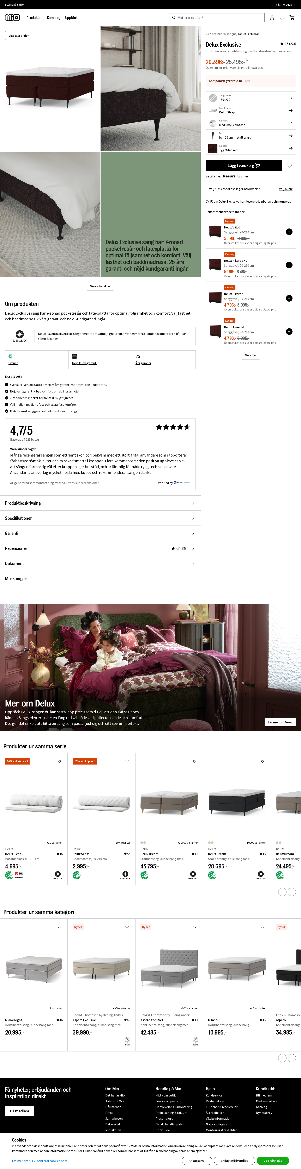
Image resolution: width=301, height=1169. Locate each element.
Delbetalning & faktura (171, 1113)
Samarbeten (113, 1118)
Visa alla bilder (18, 35)
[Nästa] (292, 892)
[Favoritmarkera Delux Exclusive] (290, 165)
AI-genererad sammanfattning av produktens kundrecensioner (54, 483)
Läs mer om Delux (280, 722)
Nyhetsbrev (264, 1113)
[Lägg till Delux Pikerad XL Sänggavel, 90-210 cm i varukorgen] (289, 265)
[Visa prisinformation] (247, 59)
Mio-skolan (113, 1130)
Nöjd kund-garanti (84, 363)
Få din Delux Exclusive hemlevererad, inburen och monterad (250, 201)
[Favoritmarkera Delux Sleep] (59, 761)
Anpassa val (197, 1160)
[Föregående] (282, 892)
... (206, 34)
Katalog (261, 1107)
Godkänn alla (273, 1160)
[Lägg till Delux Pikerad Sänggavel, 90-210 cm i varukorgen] (289, 298)
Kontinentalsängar (222, 34)
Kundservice (214, 1095)
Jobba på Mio (114, 1101)
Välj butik (286, 189)
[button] (151, 88)
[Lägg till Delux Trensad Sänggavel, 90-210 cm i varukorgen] (289, 331)
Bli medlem (19, 1110)
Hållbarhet (113, 1107)
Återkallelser (215, 1113)
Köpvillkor (163, 1130)
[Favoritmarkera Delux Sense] (127, 761)
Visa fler (250, 355)
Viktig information (218, 1118)
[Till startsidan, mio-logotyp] (12, 17)
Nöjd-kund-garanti (219, 1124)
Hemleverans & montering (174, 1107)
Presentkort (164, 1118)
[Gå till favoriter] (282, 17)
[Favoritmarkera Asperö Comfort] (194, 927)
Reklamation (215, 1101)
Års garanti (143, 363)
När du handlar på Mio (170, 1124)
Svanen (13, 363)
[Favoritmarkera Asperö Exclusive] (127, 927)
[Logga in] (272, 17)
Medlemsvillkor (266, 1101)
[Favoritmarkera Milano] (262, 927)
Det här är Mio (115, 1095)
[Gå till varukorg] (292, 17)
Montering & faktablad (221, 1130)
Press (109, 1113)
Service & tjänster (168, 1101)
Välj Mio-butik (284, 4)
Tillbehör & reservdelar (221, 1107)
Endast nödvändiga (234, 1160)
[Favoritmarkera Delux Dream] (194, 761)
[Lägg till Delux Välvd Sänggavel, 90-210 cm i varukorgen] (289, 231)
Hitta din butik (166, 1095)
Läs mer (242, 176)
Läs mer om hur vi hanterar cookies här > (40, 1161)
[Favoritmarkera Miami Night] (59, 927)
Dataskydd (112, 1124)
